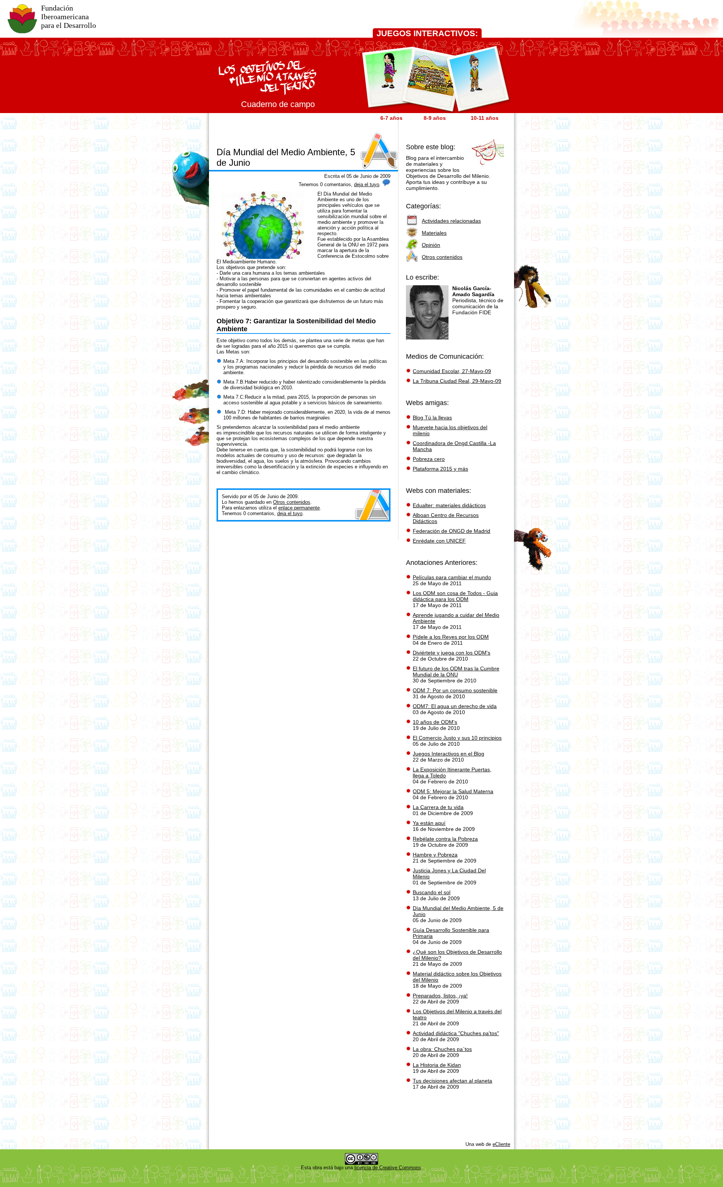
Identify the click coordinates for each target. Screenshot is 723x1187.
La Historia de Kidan (437, 1065)
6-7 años (391, 118)
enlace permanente (299, 508)
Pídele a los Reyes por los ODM (451, 637)
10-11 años (485, 118)
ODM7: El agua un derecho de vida (455, 706)
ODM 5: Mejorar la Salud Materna (453, 791)
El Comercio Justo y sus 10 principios (457, 738)
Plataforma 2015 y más (440, 469)
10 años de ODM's (435, 722)
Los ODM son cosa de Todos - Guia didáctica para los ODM (455, 596)
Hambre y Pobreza (435, 855)
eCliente (501, 1144)
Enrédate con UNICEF (439, 541)
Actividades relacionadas (451, 221)
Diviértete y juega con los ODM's (451, 653)
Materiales (434, 233)
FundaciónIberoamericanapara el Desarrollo (68, 16)
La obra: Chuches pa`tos (442, 1049)
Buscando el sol (431, 892)
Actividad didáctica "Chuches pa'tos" (456, 1033)
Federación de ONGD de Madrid (451, 531)
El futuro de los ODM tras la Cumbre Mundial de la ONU (456, 671)
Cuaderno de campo (278, 104)
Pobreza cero (429, 459)
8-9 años (435, 118)
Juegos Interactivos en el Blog (448, 754)
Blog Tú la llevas (432, 418)
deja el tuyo (366, 184)
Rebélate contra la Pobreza (445, 839)
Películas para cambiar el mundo (452, 577)
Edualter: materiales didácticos (449, 505)
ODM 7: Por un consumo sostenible (455, 690)
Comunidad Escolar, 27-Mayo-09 (452, 371)
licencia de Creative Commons (387, 1167)
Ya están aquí (429, 823)
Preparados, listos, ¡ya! (440, 996)
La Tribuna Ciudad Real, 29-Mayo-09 (457, 381)
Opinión (431, 245)
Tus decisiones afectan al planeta (452, 1081)
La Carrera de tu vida (438, 807)
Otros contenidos (291, 502)
